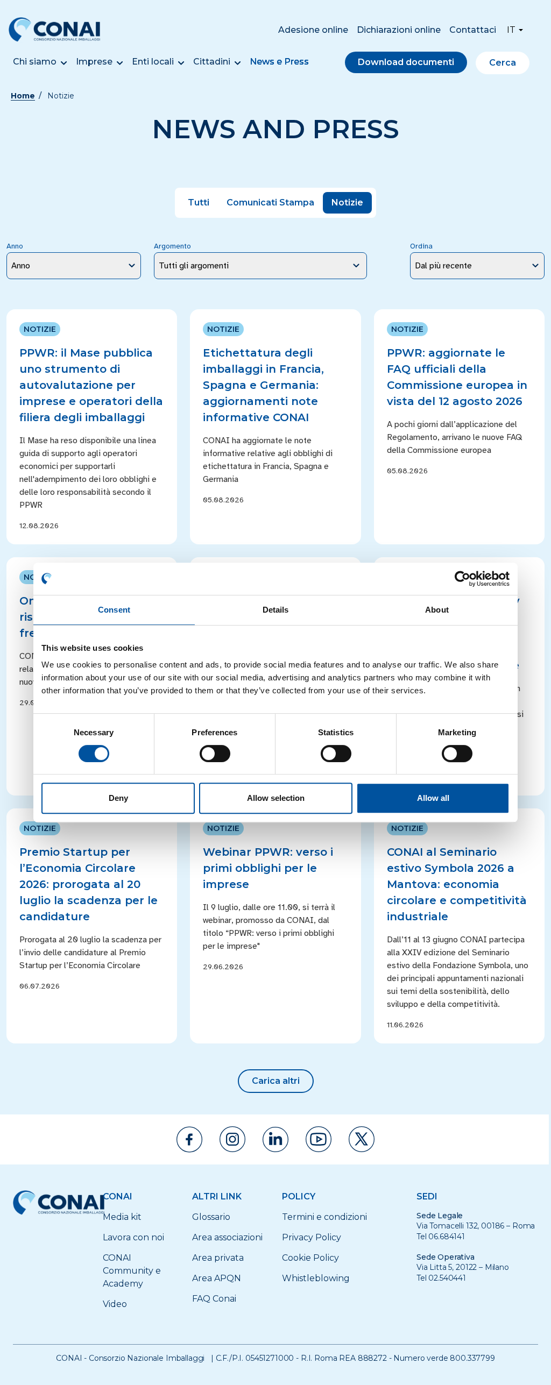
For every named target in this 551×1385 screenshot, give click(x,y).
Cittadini (211, 61)
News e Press (279, 61)
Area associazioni (227, 1237)
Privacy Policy (311, 1237)
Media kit (122, 1217)
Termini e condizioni (324, 1217)
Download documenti (406, 62)
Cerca (502, 63)
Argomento (172, 246)
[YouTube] (318, 1139)
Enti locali (153, 61)
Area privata (218, 1258)
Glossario (211, 1217)
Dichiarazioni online (399, 30)
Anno (14, 246)
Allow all (433, 797)
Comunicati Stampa (270, 202)
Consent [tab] (114, 609)
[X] (362, 1139)
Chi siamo (34, 61)
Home (23, 96)
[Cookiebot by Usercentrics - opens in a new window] (462, 579)
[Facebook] (189, 1139)
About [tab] (437, 609)
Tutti (198, 202)
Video (115, 1304)
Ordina (421, 246)
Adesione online (313, 30)
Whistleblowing (316, 1278)
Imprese (94, 61)
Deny (118, 797)
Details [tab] (276, 609)
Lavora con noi (133, 1237)
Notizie (347, 202)
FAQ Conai (214, 1299)
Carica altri (276, 1081)
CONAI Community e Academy (132, 1271)
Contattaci (472, 30)
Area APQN (216, 1278)
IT (511, 30)
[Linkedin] (275, 1139)
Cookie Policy (310, 1258)
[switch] (215, 753)
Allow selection (276, 797)
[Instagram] (232, 1139)
